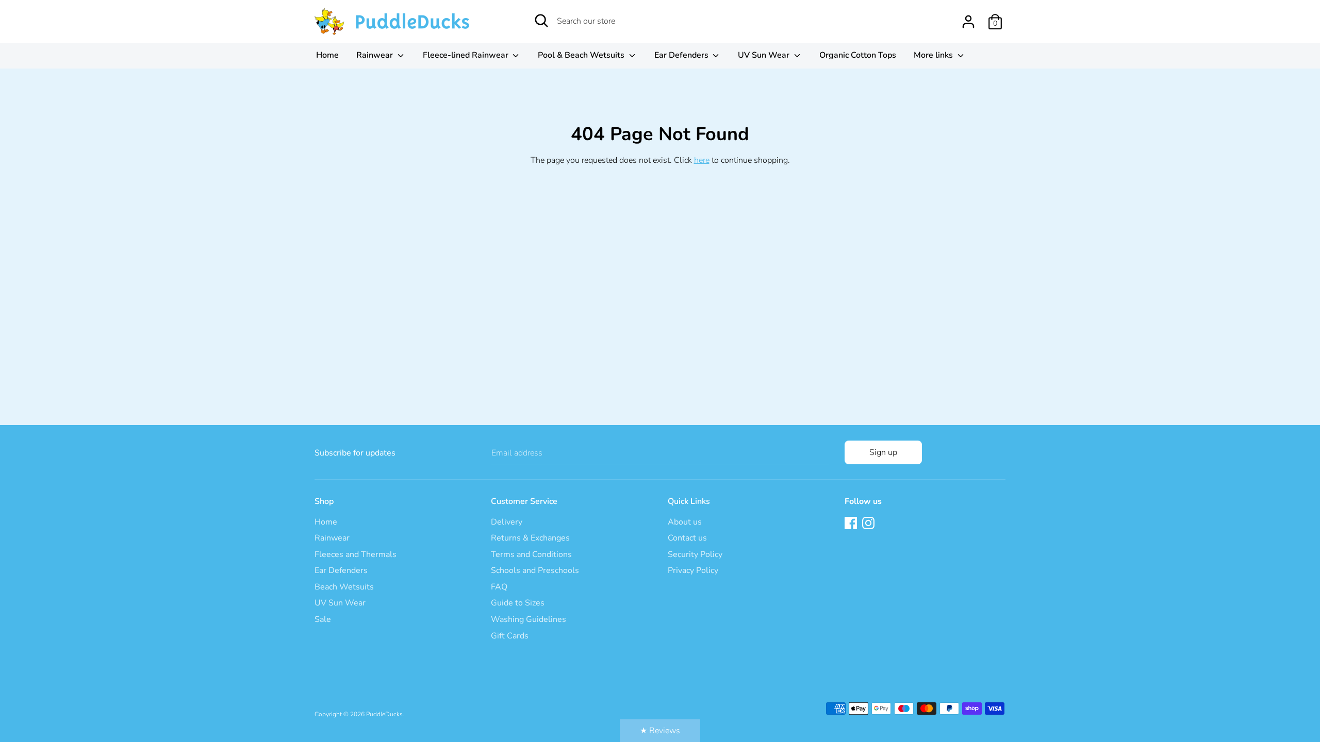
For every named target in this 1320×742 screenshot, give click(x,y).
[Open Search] (541, 20)
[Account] (968, 17)
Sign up (883, 452)
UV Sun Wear (764, 55)
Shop (324, 501)
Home (327, 55)
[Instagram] (869, 524)
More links (934, 55)
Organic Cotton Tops (857, 55)
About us (685, 522)
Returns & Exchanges (530, 538)
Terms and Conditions (531, 554)
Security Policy (695, 554)
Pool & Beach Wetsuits (582, 55)
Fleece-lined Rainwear (466, 55)
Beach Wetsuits (344, 587)
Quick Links (689, 501)
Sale (323, 619)
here (702, 160)
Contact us (687, 538)
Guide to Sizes (517, 603)
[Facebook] (852, 524)
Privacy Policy (693, 570)
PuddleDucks (384, 714)
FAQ (499, 587)
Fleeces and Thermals (356, 554)
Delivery (506, 522)
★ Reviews (660, 730)
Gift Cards (510, 636)
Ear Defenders (682, 55)
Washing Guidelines (528, 619)
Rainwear (375, 55)
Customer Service (524, 501)
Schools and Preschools (535, 570)
